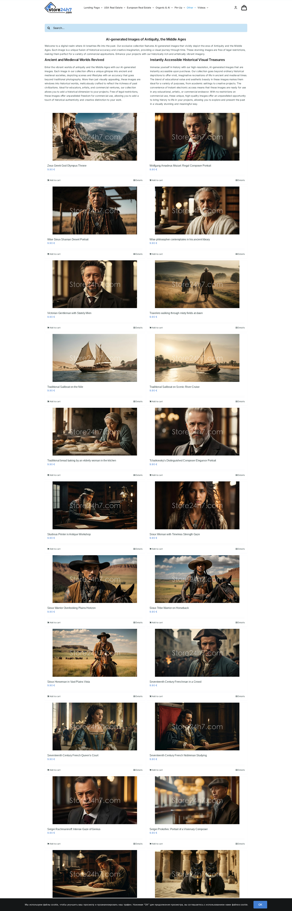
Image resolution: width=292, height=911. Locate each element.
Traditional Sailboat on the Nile (65, 386)
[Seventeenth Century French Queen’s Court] (95, 727)
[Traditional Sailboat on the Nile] (95, 358)
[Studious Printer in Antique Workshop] (95, 505)
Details (139, 180)
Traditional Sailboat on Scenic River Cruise (175, 386)
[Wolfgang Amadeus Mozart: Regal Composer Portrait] (197, 137)
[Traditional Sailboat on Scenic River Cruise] (197, 358)
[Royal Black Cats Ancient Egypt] (197, 874)
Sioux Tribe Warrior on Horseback (169, 607)
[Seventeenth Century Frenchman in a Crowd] (197, 653)
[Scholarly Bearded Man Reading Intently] (95, 874)
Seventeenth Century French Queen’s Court (72, 755)
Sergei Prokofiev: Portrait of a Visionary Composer (179, 829)
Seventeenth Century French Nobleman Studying (178, 755)
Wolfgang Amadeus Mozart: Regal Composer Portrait (180, 165)
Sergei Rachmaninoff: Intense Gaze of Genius (73, 829)
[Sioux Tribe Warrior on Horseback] (197, 579)
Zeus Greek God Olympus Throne (67, 165)
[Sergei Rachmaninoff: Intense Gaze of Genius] (95, 800)
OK (260, 904)
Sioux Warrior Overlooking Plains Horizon (71, 607)
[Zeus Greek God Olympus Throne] (95, 137)
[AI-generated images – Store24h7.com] (58, 3)
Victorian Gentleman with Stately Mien (69, 313)
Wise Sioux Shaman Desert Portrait (67, 239)
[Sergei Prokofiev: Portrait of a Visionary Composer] (197, 800)
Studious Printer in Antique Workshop (69, 534)
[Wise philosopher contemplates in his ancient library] (197, 210)
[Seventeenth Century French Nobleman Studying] (197, 727)
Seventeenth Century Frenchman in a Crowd (175, 681)
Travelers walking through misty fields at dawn (176, 313)
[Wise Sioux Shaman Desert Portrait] (95, 210)
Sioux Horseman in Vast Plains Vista (68, 681)
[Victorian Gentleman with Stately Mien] (95, 284)
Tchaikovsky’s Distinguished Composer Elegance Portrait (183, 460)
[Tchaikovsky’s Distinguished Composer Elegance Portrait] (197, 432)
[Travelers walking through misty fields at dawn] (197, 284)
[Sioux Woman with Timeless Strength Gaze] (197, 505)
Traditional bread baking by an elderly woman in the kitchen (81, 460)
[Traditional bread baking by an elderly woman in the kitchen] (95, 432)
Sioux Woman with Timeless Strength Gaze (175, 534)
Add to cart (55, 180)
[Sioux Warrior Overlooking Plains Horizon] (95, 579)
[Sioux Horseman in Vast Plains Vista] (95, 653)
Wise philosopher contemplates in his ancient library (180, 239)
